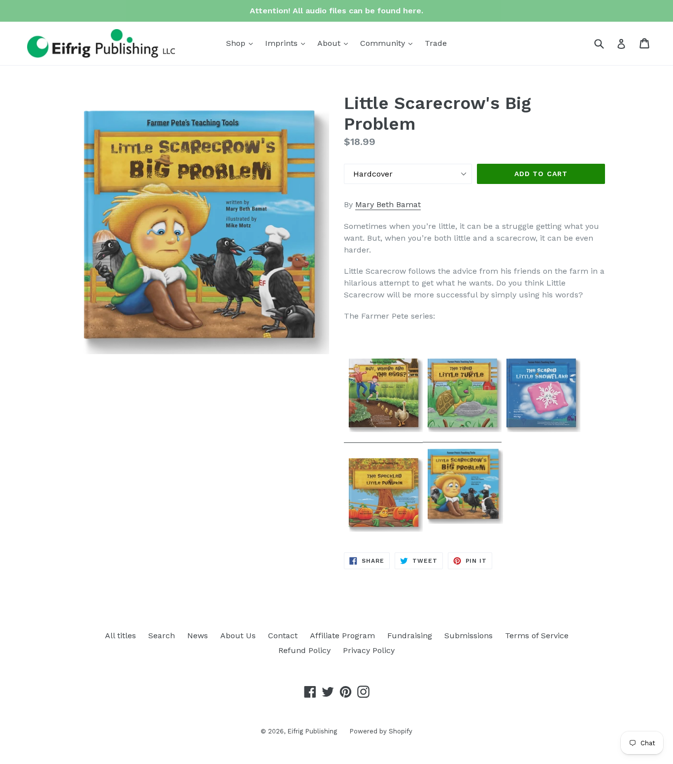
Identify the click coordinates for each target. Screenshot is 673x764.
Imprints (287, 43)
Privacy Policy (369, 650)
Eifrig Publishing (312, 731)
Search (161, 635)
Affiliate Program (342, 635)
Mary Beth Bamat (388, 204)
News (197, 635)
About (335, 43)
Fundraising (409, 635)
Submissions (468, 635)
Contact (283, 635)
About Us (238, 635)
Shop (242, 43)
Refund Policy (304, 650)
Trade (436, 43)
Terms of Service (537, 635)
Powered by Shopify (380, 731)
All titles (120, 635)
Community (388, 43)
